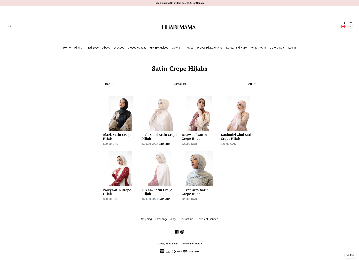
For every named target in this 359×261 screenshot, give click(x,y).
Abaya (106, 47)
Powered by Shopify (192, 243)
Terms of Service (207, 219)
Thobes (188, 47)
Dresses (119, 47)
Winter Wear (258, 47)
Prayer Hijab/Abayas (209, 47)
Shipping (146, 219)
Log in (292, 47)
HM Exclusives (159, 47)
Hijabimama (172, 243)
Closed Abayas (137, 47)
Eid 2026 (93, 47)
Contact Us (186, 219)
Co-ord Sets (277, 47)
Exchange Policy (165, 219)
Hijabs (78, 47)
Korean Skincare (236, 47)
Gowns (176, 47)
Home (67, 47)
